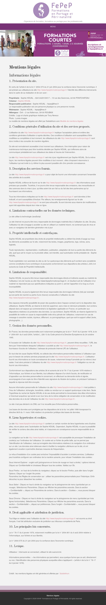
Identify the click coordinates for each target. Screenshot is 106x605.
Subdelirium (64, 573)
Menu (53, 27)
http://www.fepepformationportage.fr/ (52, 90)
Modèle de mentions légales (71, 121)
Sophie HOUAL (24, 101)
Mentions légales (53, 595)
